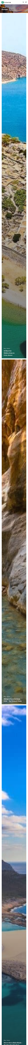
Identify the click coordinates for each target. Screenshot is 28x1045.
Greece (8, 348)
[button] (26, 2)
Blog (5, 348)
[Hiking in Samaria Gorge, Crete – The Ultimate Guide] (14, 531)
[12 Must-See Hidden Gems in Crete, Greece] (14, 186)
